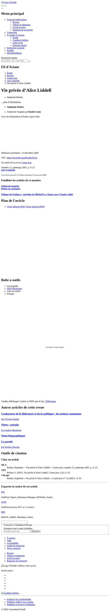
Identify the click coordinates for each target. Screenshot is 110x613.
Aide (9, 540)
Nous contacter (13, 548)
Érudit (15, 37)
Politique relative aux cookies (20, 602)
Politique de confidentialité (19, 599)
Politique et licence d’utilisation (21, 604)
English (10, 50)
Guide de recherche (15, 546)
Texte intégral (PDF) (16, 206)
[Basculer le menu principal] (2, 8)
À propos (20, 35)
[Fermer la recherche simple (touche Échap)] (5, 5)
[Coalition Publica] (10, 593)
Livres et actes (19, 27)
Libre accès (18, 43)
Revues (16, 22)
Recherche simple (9, 58)
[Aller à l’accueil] (8, 2)
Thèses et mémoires (21, 25)
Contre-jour (12, 78)
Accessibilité (12, 543)
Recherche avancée (15, 48)
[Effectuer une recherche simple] (2, 5)
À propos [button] (11, 35)
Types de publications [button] (16, 19)
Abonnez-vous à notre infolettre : (18, 528)
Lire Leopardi (13, 80)
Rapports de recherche (23, 30)
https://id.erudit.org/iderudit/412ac (22, 158)
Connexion (12, 32)
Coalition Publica (20, 40)
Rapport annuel (19, 45)
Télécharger (50, 401)
